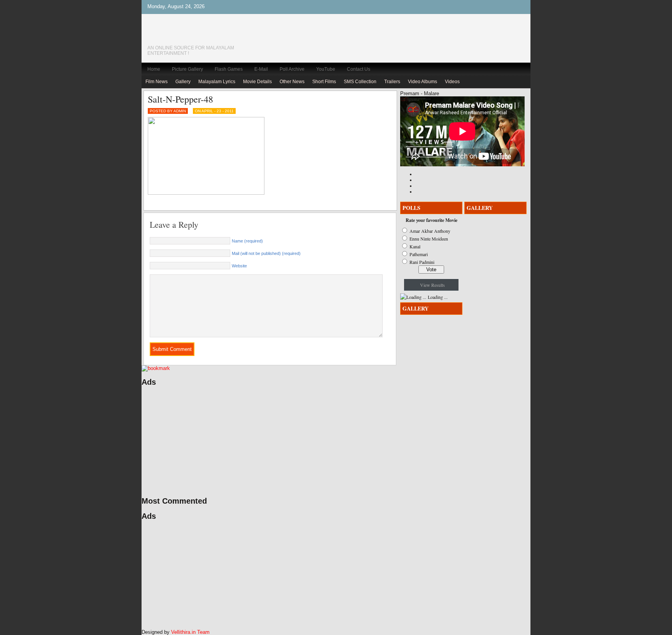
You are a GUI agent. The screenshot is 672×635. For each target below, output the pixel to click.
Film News (156, 81)
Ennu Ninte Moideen (429, 239)
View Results (432, 285)
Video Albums (422, 81)
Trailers (392, 81)
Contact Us (358, 69)
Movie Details (257, 81)
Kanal (415, 246)
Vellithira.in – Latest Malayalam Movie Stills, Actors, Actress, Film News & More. (201, 34)
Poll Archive (292, 69)
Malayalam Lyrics (216, 81)
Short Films (324, 81)
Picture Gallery (187, 69)
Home (153, 69)
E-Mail (261, 69)
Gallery (183, 81)
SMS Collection (360, 81)
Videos (452, 81)
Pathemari (419, 254)
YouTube (325, 69)
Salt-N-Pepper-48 (180, 99)
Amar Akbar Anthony (430, 231)
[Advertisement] (215, 441)
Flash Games (229, 69)
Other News (292, 81)
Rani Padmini (422, 262)
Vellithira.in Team (190, 632)
